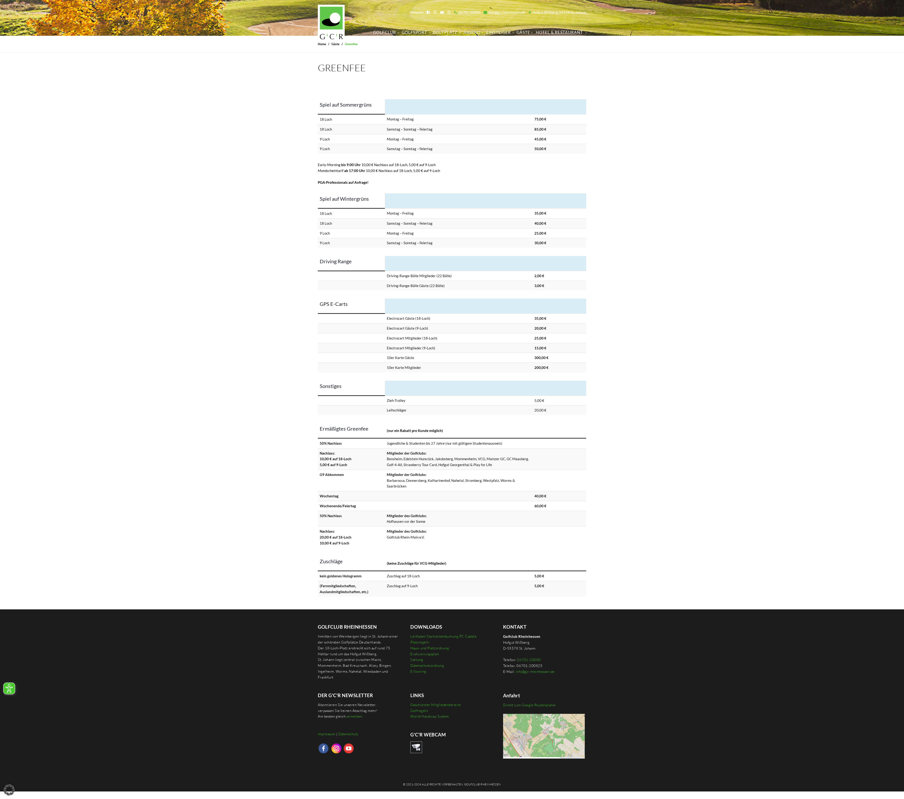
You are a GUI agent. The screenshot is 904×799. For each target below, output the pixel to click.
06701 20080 (468, 12)
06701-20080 (529, 660)
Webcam (417, 12)
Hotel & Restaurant (559, 32)
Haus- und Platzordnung (429, 648)
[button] (9, 790)
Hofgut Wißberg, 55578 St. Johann (558, 12)
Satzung (416, 659)
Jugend (471, 32)
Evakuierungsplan (424, 654)
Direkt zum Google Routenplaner (529, 705)
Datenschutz (348, 734)
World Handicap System (429, 716)
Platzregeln (419, 642)
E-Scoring (418, 671)
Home (322, 44)
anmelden (354, 716)
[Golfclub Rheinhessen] (331, 21)
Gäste (523, 32)
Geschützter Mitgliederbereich (435, 705)
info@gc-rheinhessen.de (506, 12)
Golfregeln (419, 710)
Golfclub (384, 32)
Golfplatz (445, 32)
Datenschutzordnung (427, 665)
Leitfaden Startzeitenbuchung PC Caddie (443, 636)
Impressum (326, 734)
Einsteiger (498, 32)
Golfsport (414, 32)
